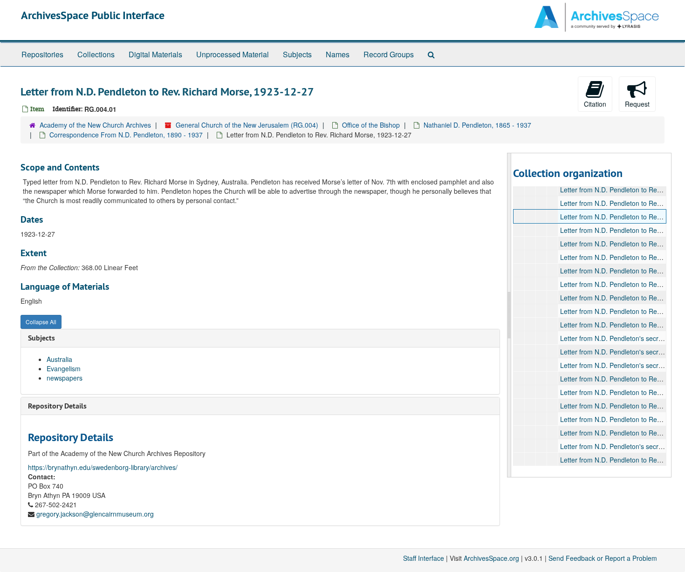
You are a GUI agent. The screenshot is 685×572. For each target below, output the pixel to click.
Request (637, 104)
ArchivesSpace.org (491, 558)
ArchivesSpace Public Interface (92, 15)
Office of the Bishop (371, 124)
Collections (96, 54)
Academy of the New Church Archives (95, 124)
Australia (59, 359)
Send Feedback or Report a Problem (602, 558)
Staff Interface (423, 558)
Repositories (42, 54)
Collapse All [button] (41, 322)
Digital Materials (155, 54)
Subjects (297, 54)
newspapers (64, 377)
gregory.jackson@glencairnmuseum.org (95, 513)
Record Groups (388, 54)
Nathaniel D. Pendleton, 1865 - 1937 (477, 124)
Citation (595, 104)
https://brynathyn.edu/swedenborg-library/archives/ (103, 467)
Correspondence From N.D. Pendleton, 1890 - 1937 (126, 134)
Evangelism (64, 368)
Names (337, 54)
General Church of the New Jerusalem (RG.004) (247, 124)
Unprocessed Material (232, 54)
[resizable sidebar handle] (509, 315)
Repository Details (57, 406)
